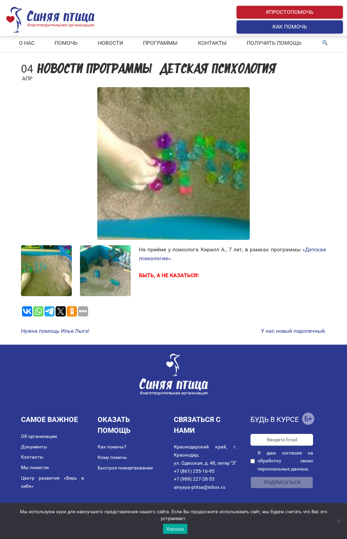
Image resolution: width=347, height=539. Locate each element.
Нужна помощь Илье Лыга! (55, 331)
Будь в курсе (274, 420)
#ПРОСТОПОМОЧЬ (289, 12)
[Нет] (338, 521)
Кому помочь (112, 457)
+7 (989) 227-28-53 (194, 479)
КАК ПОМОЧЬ (289, 26)
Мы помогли (35, 467)
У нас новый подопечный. (293, 331)
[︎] (325, 43)
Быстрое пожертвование (125, 467)
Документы (34, 446)
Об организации (39, 436)
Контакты (32, 457)
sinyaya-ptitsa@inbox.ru (199, 487)
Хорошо (175, 529)
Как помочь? (112, 446)
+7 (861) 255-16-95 (194, 471)
